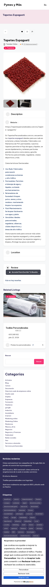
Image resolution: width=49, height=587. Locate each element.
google (8, 408)
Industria (8, 410)
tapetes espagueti (15, 138)
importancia (7, 521)
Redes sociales (10, 438)
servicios (21, 532)
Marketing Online (11, 421)
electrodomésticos (9, 510)
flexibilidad (39, 514)
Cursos (7, 386)
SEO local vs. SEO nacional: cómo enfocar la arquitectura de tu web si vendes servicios (21, 471)
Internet (8, 416)
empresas (22, 510)
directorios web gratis (10, 506)
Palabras (23, 528)
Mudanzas (9, 424)
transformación (25, 536)
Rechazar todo (23, 573)
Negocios (8, 429)
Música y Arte (10, 427)
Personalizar (23, 570)
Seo (6, 440)
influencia (18, 521)
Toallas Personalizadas (17, 328)
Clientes (38, 499)
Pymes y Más (13, 4)
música (31, 525)
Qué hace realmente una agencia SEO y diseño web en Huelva (23, 486)
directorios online (35, 503)
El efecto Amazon (10, 476)
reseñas (6, 532)
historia (32, 517)
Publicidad (9, 435)
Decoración (9, 388)
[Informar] (32, 31)
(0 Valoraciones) (30, 44)
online (6, 528)
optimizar (14, 528)
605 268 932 (14, 334)
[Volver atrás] (5, 31)
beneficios (7, 499)
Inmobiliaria (9, 413)
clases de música (27, 499)
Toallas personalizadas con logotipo (18, 480)
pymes (31, 528)
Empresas (8, 399)
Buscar (8, 355)
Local (36, 521)
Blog (7, 383)
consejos (6, 503)
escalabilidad (8, 514)
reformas (39, 528)
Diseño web (9, 394)
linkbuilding (27, 521)
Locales (6, 525)
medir (24, 525)
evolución (29, 514)
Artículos (8, 380)
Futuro (6, 517)
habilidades (23, 517)
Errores (30, 510)
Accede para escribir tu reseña (25, 272)
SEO (13, 532)
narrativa (39, 525)
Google (14, 517)
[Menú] (45, 4)
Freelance (8, 405)
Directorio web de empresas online (18, 391)
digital (25, 503)
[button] (6, 75)
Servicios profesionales (14, 446)
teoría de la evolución (10, 536)
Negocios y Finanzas (13, 432)
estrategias (19, 514)
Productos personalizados (21, 345)
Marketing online (11, 418)
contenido (16, 503)
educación (24, 506)
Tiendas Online (11, 44)
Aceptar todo (24, 577)
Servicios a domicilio (12, 443)
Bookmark (22, 31)
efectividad (34, 506)
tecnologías (30, 532)
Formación (9, 402)
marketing (16, 525)
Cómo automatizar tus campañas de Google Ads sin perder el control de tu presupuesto (24, 464)
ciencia (16, 499)
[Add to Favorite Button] (41, 297)
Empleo (8, 397)
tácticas (35, 536)
